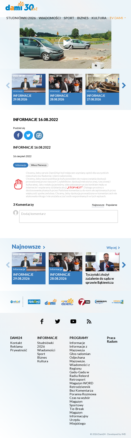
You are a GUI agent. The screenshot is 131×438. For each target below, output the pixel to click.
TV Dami (116, 18)
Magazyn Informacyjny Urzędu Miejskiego (78, 418)
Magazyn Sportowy (76, 403)
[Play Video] (65, 43)
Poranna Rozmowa (82, 394)
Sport (69, 18)
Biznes (83, 18)
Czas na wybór (79, 398)
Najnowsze (27, 246)
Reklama (16, 346)
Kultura (99, 18)
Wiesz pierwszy (38, 165)
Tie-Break (76, 409)
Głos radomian (79, 354)
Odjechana (77, 357)
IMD (124, 434)
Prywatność (18, 350)
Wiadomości (50, 18)
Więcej (112, 247)
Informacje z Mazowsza (78, 348)
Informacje (20, 165)
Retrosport (77, 379)
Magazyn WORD (81, 383)
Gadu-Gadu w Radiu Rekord (79, 374)
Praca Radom (112, 339)
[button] (124, 85)
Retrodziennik (79, 387)
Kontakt (16, 343)
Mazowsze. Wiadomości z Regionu (79, 364)
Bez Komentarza (81, 390)
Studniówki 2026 (21, 18)
